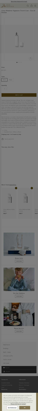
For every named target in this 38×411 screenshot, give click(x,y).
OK (24, 407)
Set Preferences (12, 407)
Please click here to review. (18, 404)
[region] (19, 402)
